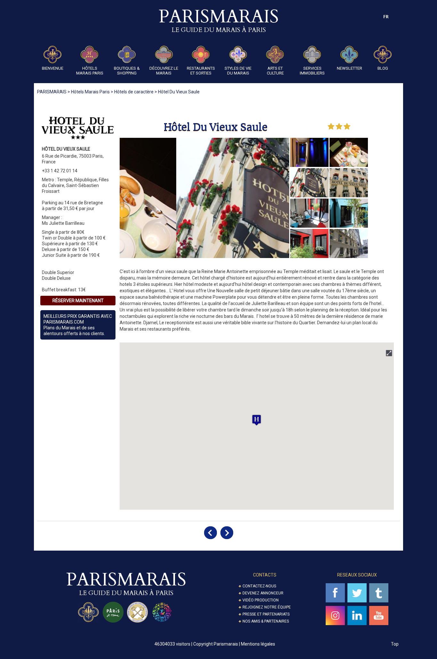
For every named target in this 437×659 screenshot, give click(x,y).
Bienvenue (52, 68)
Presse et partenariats (266, 614)
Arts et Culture (275, 70)
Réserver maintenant (78, 300)
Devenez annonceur (262, 593)
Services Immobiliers (312, 70)
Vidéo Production (260, 600)
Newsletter (349, 68)
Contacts (264, 574)
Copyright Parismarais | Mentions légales (234, 644)
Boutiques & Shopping (127, 70)
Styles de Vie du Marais (238, 70)
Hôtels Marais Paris (89, 70)
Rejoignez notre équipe (266, 607)
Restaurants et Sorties (201, 70)
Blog (382, 68)
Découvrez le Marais (163, 70)
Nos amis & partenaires (265, 621)
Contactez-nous (259, 586)
